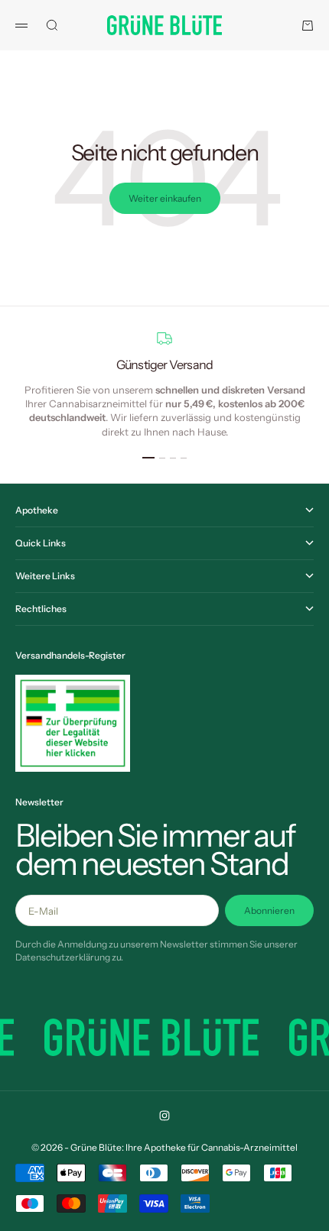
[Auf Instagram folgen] (164, 1116)
